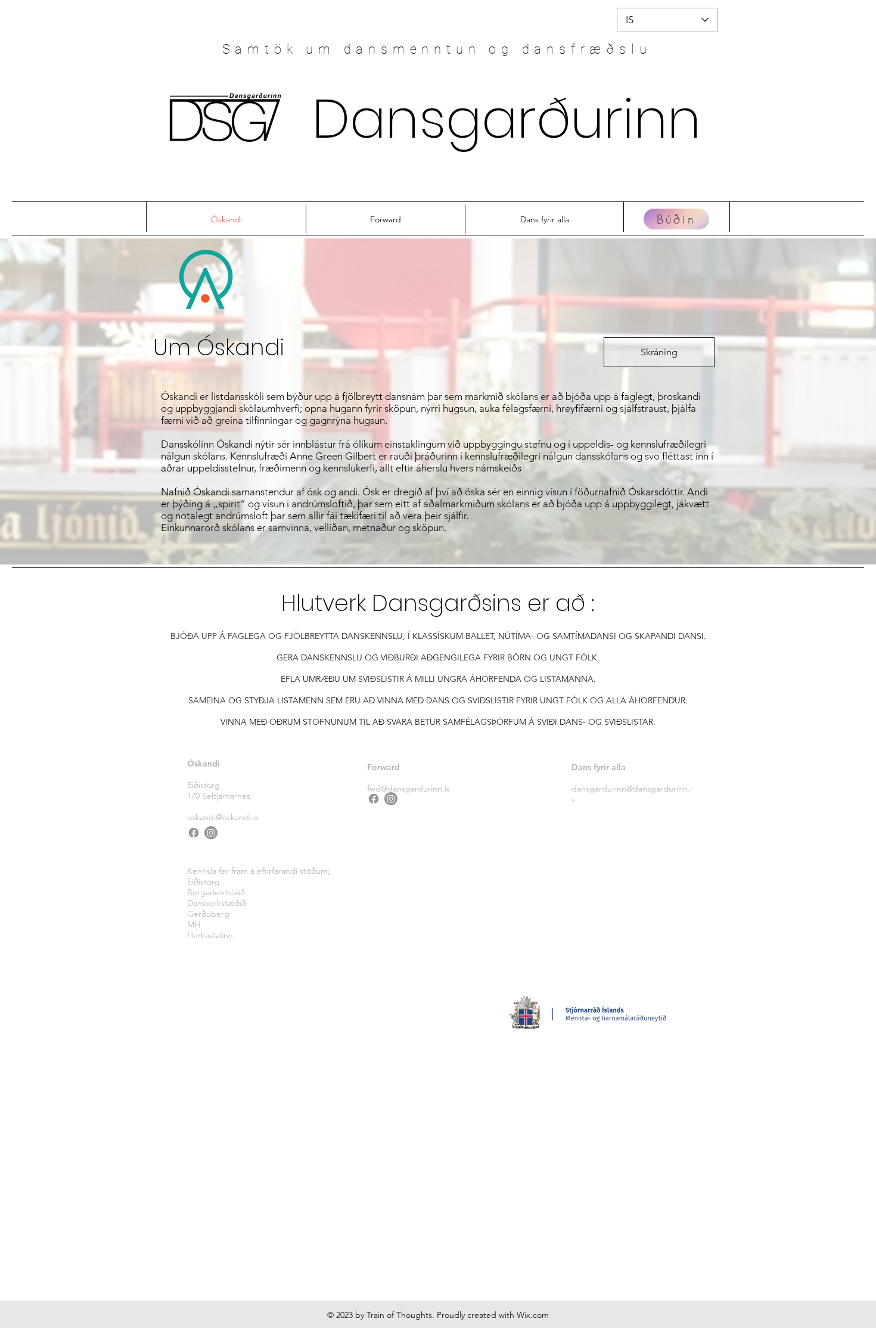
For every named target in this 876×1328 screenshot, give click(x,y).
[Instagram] (211, 832)
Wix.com (533, 1315)
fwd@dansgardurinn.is (408, 788)
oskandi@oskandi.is (223, 817)
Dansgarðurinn (506, 119)
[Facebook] (193, 832)
